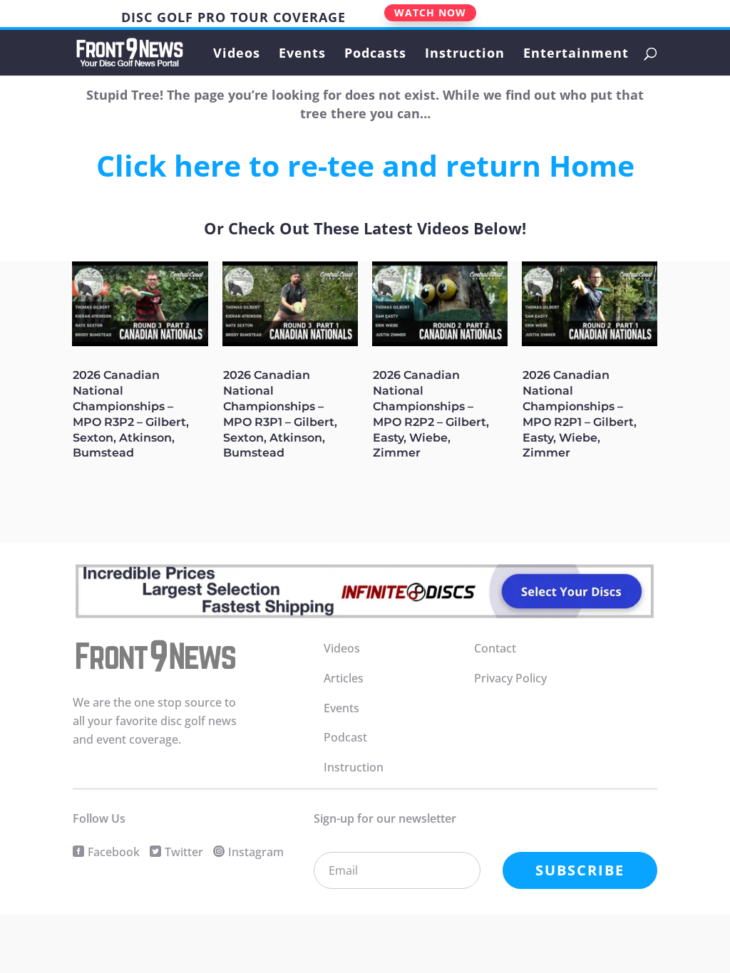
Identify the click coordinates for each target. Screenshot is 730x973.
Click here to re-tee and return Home (365, 165)
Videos (236, 54)
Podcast (345, 737)
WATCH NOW (430, 12)
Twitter (184, 852)
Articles (344, 678)
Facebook (114, 852)
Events (302, 54)
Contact (495, 648)
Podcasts (375, 54)
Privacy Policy (510, 678)
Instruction (465, 54)
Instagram (256, 852)
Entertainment (576, 54)
